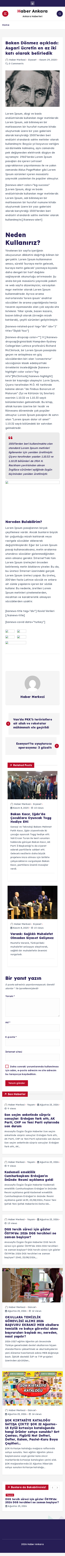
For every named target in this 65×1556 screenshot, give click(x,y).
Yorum (10, 996)
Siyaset (32, 59)
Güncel (32, 1307)
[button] (52, 1487)
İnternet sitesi (13, 1051)
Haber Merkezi (17, 59)
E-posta (11, 1037)
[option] (32, 1508)
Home (5, 24)
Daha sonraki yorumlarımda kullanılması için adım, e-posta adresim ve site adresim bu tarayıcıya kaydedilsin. (32, 1070)
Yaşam (31, 1104)
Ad (7, 1022)
